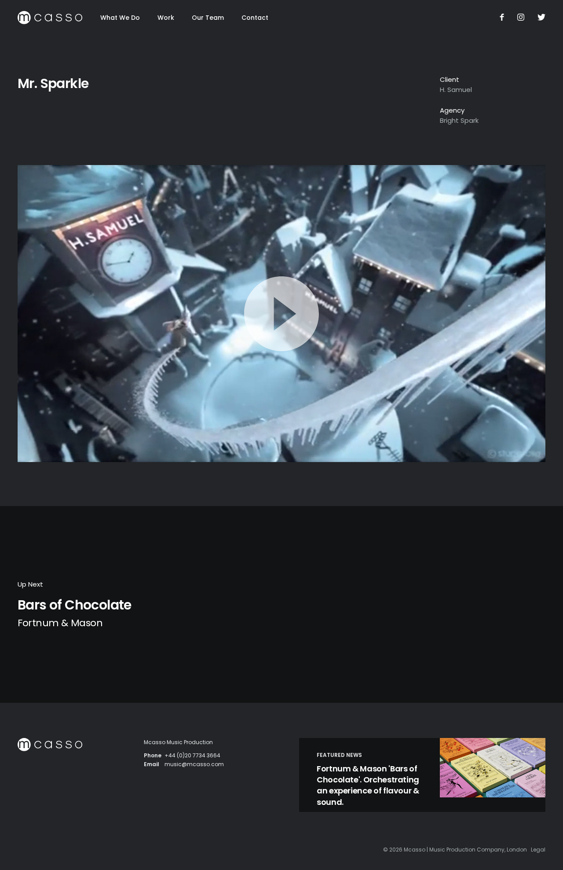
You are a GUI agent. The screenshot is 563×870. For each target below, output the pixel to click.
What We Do (120, 17)
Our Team (208, 17)
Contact (254, 17)
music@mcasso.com (194, 764)
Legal (538, 849)
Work (165, 17)
